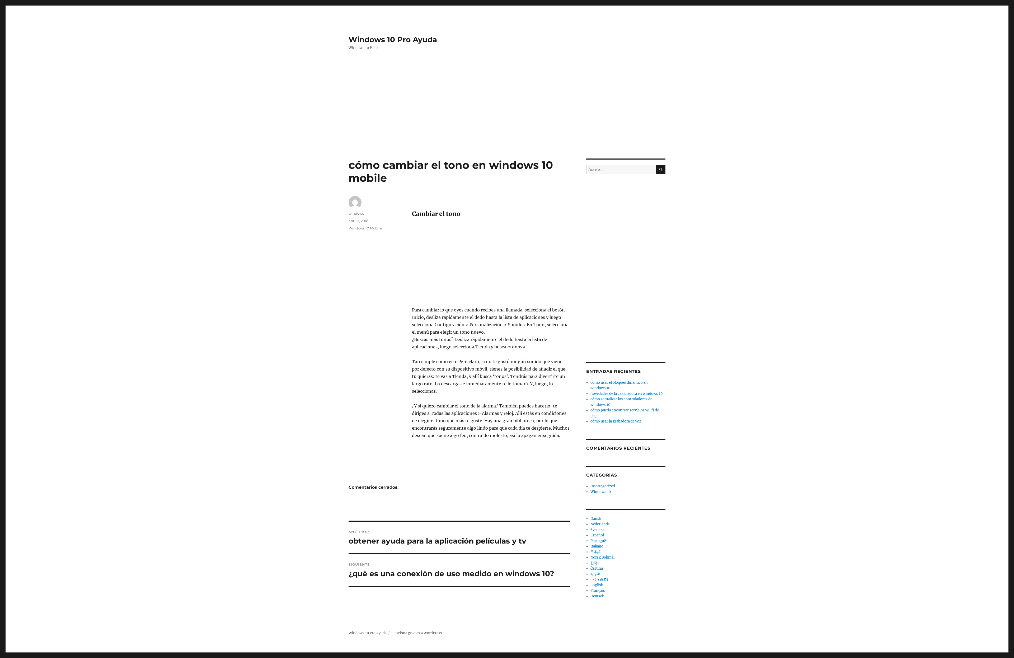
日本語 (595, 552)
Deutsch (597, 596)
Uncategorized (602, 486)
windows (356, 213)
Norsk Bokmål (602, 557)
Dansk (595, 518)
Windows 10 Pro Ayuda (393, 39)
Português (599, 541)
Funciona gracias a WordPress (416, 633)
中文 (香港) (599, 579)
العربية (595, 574)
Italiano (596, 546)
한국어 (595, 563)
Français (597, 590)
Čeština (596, 568)
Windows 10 (600, 491)
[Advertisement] (508, 97)
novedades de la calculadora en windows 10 (626, 393)
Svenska (597, 529)
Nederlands (600, 524)
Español (597, 535)
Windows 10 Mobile (365, 228)
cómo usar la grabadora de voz (615, 421)
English (596, 585)
